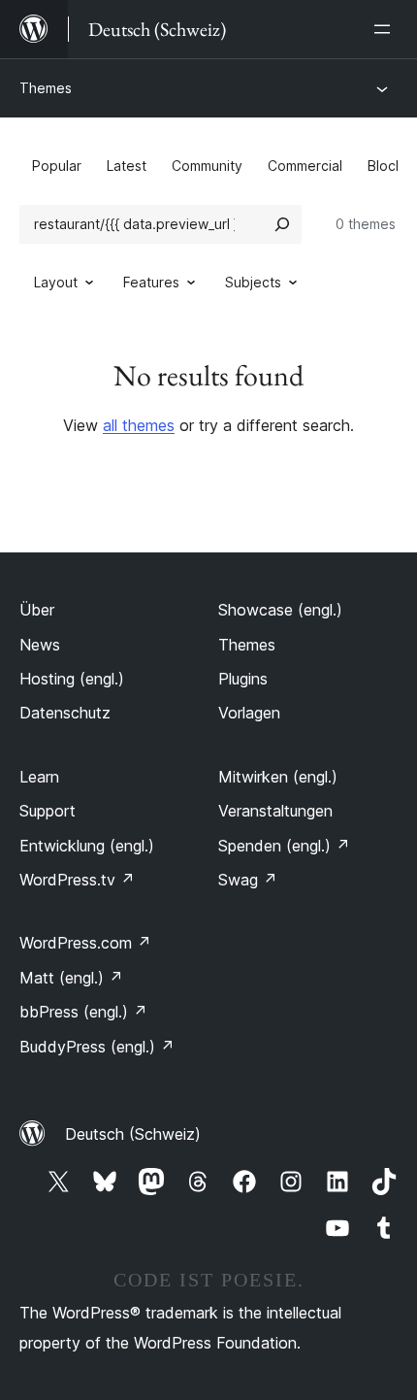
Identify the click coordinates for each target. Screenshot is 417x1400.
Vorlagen (249, 712)
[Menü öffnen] (386, 29)
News (39, 644)
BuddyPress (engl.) (97, 1046)
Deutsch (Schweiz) (133, 1134)
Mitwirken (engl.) (277, 776)
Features (151, 282)
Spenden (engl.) (284, 845)
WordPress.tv (77, 879)
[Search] (282, 224)
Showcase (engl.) (280, 609)
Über (36, 609)
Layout (56, 282)
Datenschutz (65, 712)
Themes (45, 88)
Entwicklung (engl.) (86, 845)
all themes (139, 425)
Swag (247, 879)
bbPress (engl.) (83, 1011)
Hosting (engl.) (71, 678)
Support (47, 810)
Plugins (243, 678)
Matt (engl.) (71, 977)
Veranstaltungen (275, 810)
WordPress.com (85, 942)
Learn (39, 776)
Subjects (253, 282)
